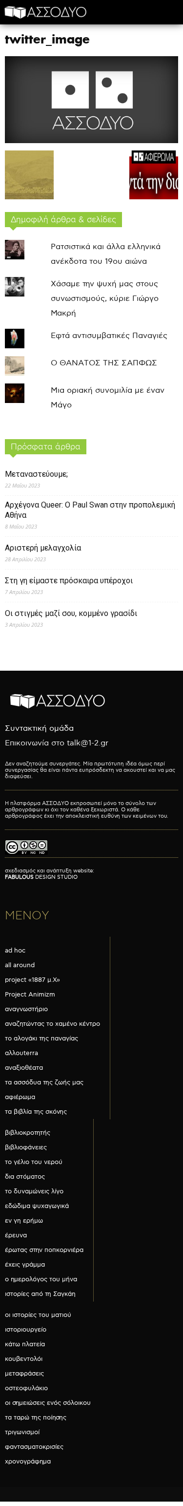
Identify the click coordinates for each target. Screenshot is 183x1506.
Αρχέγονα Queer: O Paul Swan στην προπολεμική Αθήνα (90, 510)
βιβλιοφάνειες (26, 1147)
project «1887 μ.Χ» (32, 980)
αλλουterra (21, 1053)
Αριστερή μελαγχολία (43, 547)
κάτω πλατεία (25, 1344)
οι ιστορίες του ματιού (38, 1315)
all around (20, 965)
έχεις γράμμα (25, 1265)
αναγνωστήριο (26, 1009)
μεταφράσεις (24, 1374)
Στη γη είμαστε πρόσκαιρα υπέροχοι (69, 580)
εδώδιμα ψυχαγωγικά (37, 1206)
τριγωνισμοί (22, 1432)
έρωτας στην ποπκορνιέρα (44, 1250)
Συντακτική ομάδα (39, 728)
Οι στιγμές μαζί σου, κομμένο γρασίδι (71, 613)
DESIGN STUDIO (41, 877)
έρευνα (16, 1235)
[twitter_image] (91, 141)
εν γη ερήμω (24, 1221)
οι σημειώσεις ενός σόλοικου (48, 1403)
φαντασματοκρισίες (34, 1447)
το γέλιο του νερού (33, 1162)
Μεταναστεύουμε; (36, 474)
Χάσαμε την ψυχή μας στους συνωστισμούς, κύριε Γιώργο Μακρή (105, 298)
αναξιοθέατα (24, 1068)
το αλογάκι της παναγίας (41, 1038)
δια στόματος (25, 1177)
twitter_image (47, 39)
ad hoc (15, 951)
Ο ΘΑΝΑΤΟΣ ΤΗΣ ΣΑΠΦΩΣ (104, 363)
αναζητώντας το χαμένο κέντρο (52, 1024)
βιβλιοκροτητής (27, 1133)
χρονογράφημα (28, 1461)
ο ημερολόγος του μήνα (41, 1279)
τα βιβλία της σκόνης (36, 1112)
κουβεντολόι (23, 1359)
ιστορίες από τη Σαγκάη (40, 1294)
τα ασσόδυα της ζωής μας (44, 1082)
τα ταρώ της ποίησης (35, 1417)
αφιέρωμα (20, 1097)
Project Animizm (30, 994)
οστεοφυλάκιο (26, 1388)
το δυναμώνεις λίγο (34, 1191)
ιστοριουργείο (25, 1330)
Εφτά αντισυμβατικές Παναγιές (109, 335)
